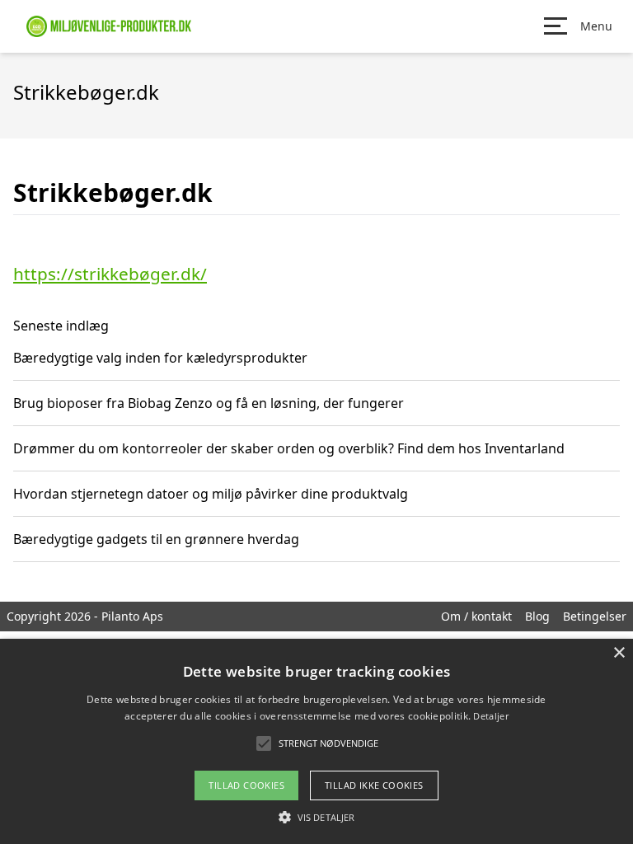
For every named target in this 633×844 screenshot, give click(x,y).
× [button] (618, 653)
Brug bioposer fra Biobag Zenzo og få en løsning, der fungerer (208, 403)
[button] (316, 817)
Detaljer (490, 716)
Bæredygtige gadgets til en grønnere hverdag (156, 539)
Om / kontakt (476, 616)
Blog (537, 616)
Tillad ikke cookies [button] (374, 785)
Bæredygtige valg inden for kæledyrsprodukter (160, 358)
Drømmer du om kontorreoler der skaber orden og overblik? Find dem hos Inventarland (289, 448)
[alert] (316, 741)
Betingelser (594, 616)
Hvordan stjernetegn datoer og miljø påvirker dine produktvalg (210, 494)
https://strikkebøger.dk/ (110, 273)
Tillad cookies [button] (246, 785)
